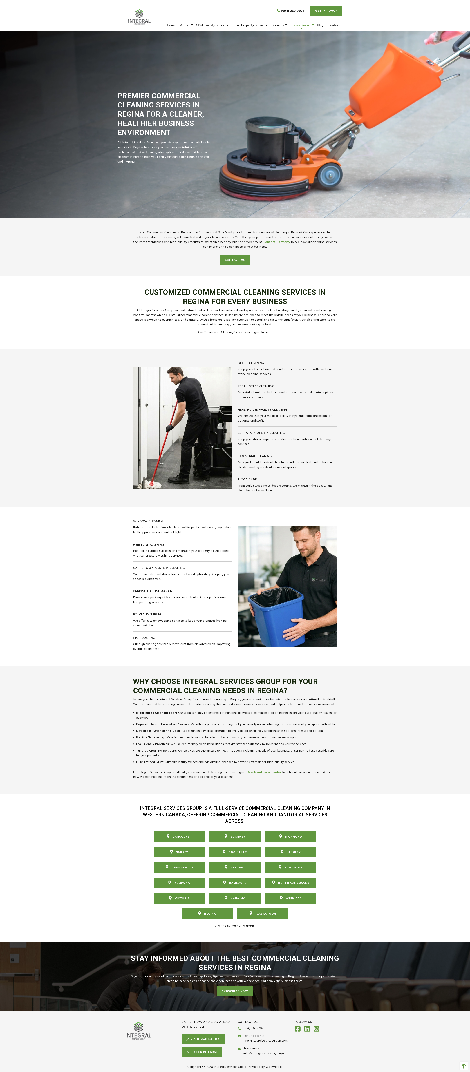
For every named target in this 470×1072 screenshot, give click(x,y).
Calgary (238, 867)
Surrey (182, 852)
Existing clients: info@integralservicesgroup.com (265, 1038)
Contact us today (276, 242)
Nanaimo (237, 898)
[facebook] (299, 1030)
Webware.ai (273, 1067)
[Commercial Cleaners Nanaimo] (182, 428)
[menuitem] (171, 24)
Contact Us (235, 259)
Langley (294, 852)
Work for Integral (202, 1052)
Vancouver (182, 836)
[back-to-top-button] (463, 1066)
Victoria (182, 898)
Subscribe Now (235, 991)
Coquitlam (238, 852)
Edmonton (294, 867)
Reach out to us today (264, 772)
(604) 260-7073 (292, 10)
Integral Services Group (230, 1067)
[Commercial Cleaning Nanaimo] (287, 586)
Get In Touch (326, 10)
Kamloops (238, 883)
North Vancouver (293, 883)
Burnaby (238, 836)
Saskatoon (266, 913)
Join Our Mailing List (203, 1039)
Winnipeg (294, 898)
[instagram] (318, 1030)
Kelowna (182, 883)
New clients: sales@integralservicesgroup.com (266, 1050)
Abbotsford (182, 867)
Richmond (293, 836)
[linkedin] (308, 1030)
